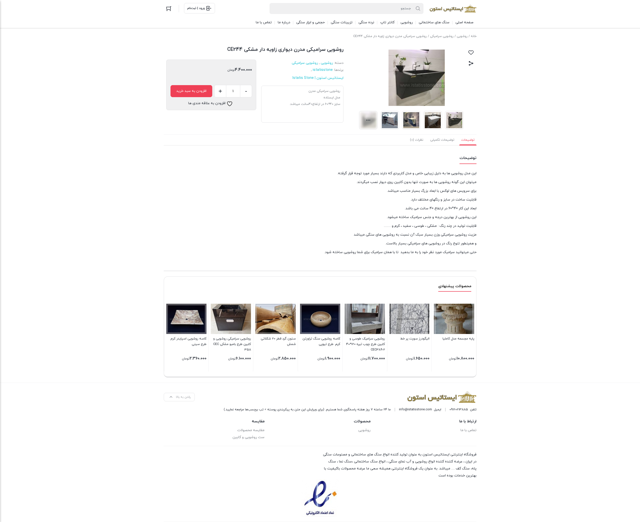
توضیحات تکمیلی (442, 140)
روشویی (462, 36)
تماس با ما (468, 430)
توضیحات (467, 140)
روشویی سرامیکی (442, 36)
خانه (473, 36)
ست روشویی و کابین (248, 437)
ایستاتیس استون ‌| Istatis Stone (318, 78)
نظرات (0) (416, 140)
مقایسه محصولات (250, 430)
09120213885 (459, 409)
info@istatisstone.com (415, 409)
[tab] (467, 140)
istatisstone (323, 70)
